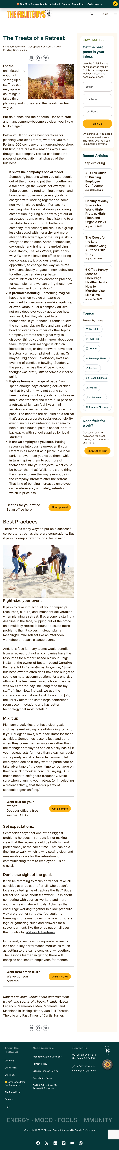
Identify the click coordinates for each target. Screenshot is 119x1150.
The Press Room (13, 1092)
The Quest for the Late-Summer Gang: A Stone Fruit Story (96, 246)
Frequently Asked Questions (47, 1056)
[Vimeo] (64, 1143)
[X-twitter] (47, 1143)
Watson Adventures (40, 932)
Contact (57, 1130)
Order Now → (95, 4)
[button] (115, 14)
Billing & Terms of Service (45, 1071)
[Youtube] (72, 1143)
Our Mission (11, 1067)
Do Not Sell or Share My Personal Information (45, 1087)
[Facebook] (38, 1143)
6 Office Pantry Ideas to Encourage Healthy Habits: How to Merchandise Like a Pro (96, 282)
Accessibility (68, 1130)
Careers (9, 1099)
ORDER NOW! (60, 976)
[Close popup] (115, 3)
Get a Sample (60, 808)
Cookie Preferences (85, 1130)
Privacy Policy (40, 1063)
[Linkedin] (55, 1143)
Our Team (10, 1074)
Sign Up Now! (60, 507)
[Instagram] (81, 1143)
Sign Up (97, 123)
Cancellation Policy (42, 1078)
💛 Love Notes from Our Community (15, 1083)
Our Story (9, 1060)
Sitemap (48, 1130)
